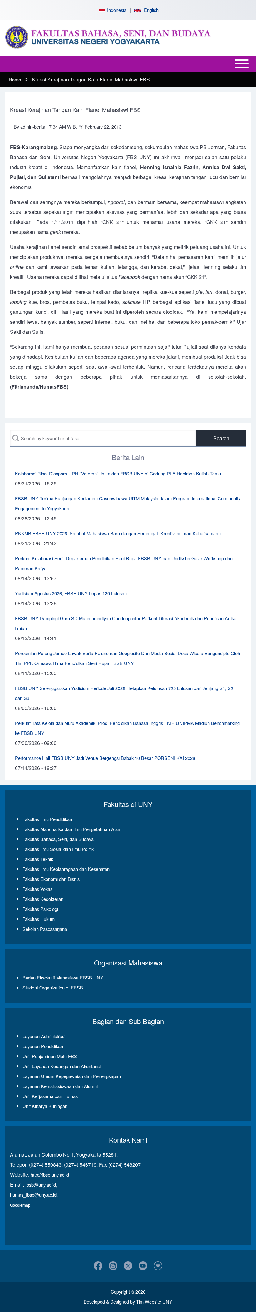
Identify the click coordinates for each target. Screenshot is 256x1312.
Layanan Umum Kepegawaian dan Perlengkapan (71, 1076)
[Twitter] (128, 1266)
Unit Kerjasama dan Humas (50, 1096)
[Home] (126, 38)
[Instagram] (113, 1266)
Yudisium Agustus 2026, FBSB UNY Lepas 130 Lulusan (71, 593)
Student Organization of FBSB (52, 987)
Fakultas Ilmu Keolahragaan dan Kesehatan (66, 869)
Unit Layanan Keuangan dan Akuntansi (61, 1066)
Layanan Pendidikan (42, 1046)
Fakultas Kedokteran (42, 899)
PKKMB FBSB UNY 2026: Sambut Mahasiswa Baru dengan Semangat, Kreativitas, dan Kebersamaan (118, 533)
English (150, 10)
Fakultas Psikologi (40, 909)
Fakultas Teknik (37, 859)
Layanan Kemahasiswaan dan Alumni (60, 1086)
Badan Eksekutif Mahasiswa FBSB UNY (62, 977)
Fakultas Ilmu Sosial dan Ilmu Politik (58, 849)
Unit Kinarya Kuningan (44, 1106)
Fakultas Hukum (38, 919)
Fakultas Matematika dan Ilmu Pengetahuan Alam (71, 829)
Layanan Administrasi (43, 1036)
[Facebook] (98, 1266)
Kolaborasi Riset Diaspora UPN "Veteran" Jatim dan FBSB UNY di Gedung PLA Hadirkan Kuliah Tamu (118, 473)
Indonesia (115, 10)
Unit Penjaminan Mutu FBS (49, 1056)
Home (15, 79)
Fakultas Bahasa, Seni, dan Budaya (58, 839)
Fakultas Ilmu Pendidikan (47, 819)
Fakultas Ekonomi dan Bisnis (51, 879)
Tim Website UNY (154, 1301)
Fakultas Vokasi (37, 889)
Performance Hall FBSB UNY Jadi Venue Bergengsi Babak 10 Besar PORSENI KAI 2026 (105, 758)
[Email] (158, 1266)
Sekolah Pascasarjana (44, 929)
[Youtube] (143, 1266)
